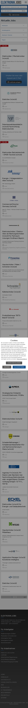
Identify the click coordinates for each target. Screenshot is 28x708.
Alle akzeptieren (19, 367)
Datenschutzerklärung (22, 359)
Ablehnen (7, 367)
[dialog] (14, 354)
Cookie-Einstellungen (14, 363)
